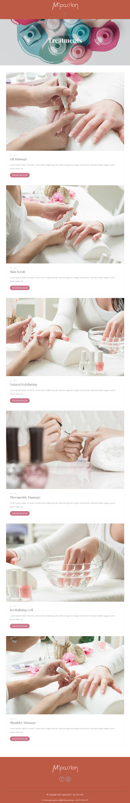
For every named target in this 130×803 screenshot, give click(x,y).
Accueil (55, 62)
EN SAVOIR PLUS (19, 175)
